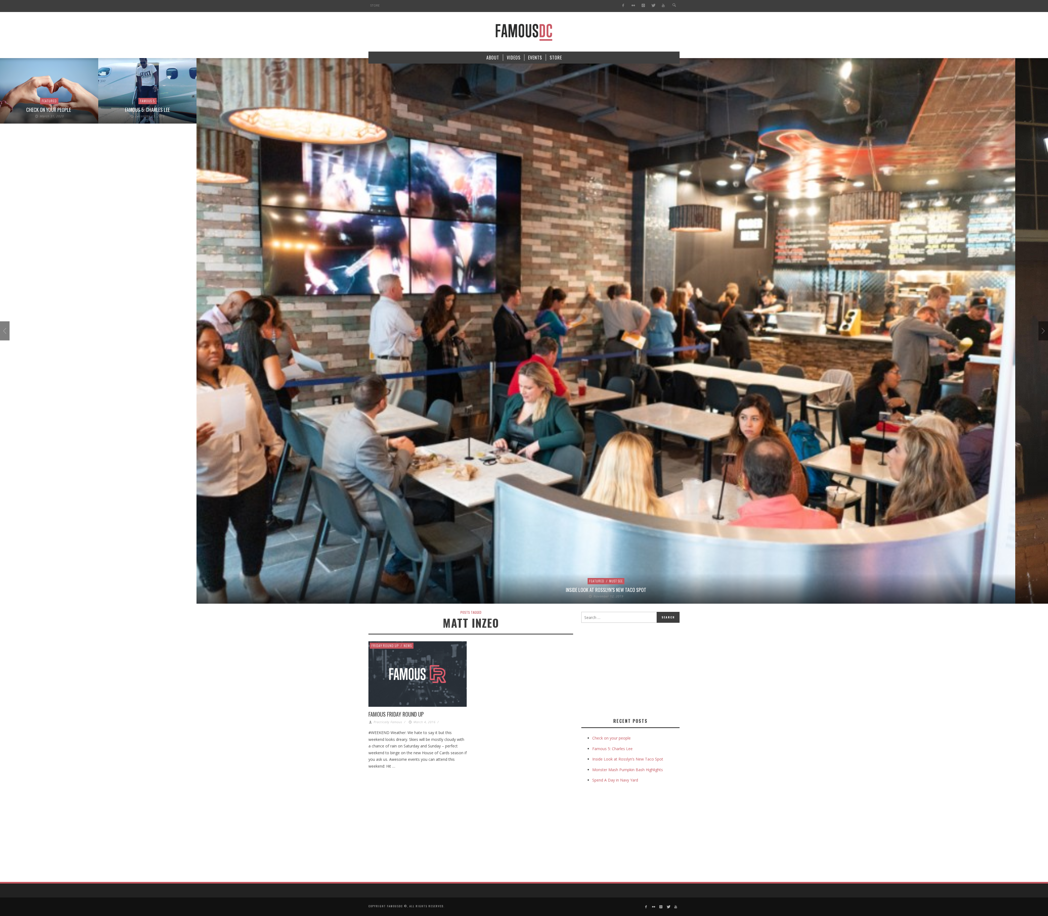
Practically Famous (388, 722)
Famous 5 (49, 100)
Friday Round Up (385, 645)
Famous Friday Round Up (396, 714)
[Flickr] (633, 5)
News (408, 645)
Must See (518, 581)
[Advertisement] (627, 669)
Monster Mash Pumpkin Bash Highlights (627, 769)
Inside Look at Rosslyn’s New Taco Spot (508, 589)
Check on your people (612, 738)
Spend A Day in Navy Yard (615, 780)
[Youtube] (663, 5)
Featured (498, 581)
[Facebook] (623, 5)
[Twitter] (653, 5)
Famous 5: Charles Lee (49, 109)
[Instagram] (643, 5)
